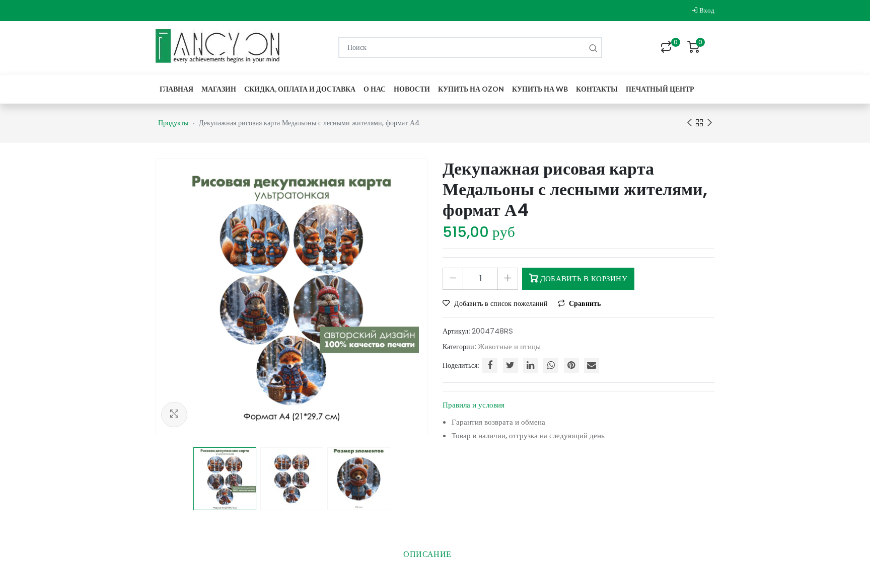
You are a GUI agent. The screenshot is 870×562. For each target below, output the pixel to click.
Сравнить (584, 303)
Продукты (173, 123)
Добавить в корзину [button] (582, 278)
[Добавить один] (507, 279)
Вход (706, 10)
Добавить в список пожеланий (501, 303)
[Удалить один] (453, 279)
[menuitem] (176, 88)
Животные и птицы (509, 346)
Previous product (689, 122)
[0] (666, 48)
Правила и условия (473, 404)
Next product (709, 122)
